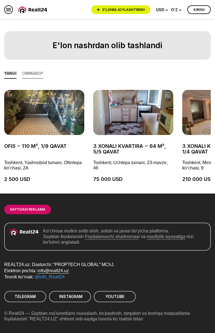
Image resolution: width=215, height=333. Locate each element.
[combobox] (162, 10)
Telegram (25, 296)
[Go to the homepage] (33, 9)
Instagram (71, 296)
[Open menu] (8, 9)
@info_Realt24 (50, 276)
